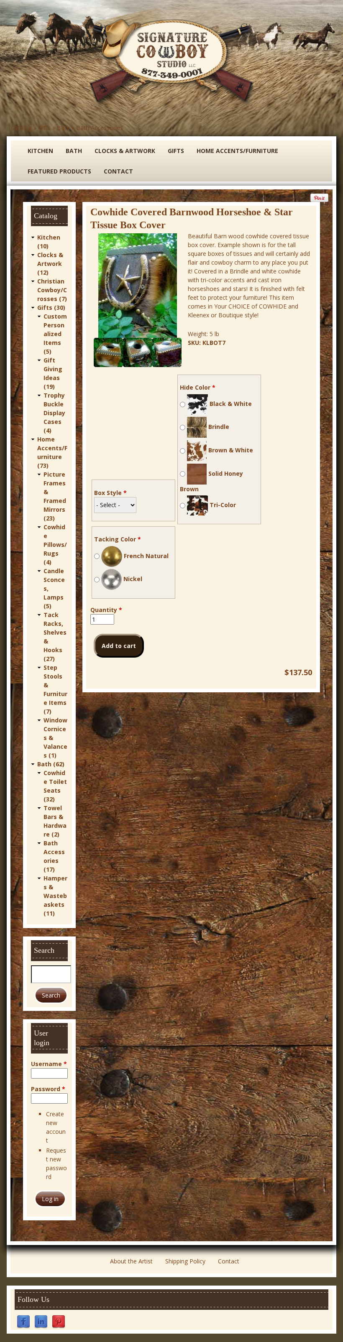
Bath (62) (50, 764)
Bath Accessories (99, 128)
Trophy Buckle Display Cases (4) (54, 412)
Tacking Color (117, 539)
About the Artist (131, 1261)
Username (49, 1064)
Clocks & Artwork (125, 151)
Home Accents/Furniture (237, 151)
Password (48, 1089)
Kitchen (40, 151)
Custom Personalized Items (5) (55, 333)
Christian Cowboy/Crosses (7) (52, 290)
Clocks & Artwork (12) (50, 263)
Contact (118, 171)
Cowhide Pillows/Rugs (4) (55, 544)
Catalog (21, 128)
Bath (63, 128)
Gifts (44, 128)
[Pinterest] (58, 1321)
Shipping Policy (185, 1261)
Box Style (110, 493)
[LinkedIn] (41, 1321)
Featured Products (59, 171)
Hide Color (197, 387)
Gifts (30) (51, 307)
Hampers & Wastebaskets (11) (55, 895)
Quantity (106, 610)
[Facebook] (23, 1321)
